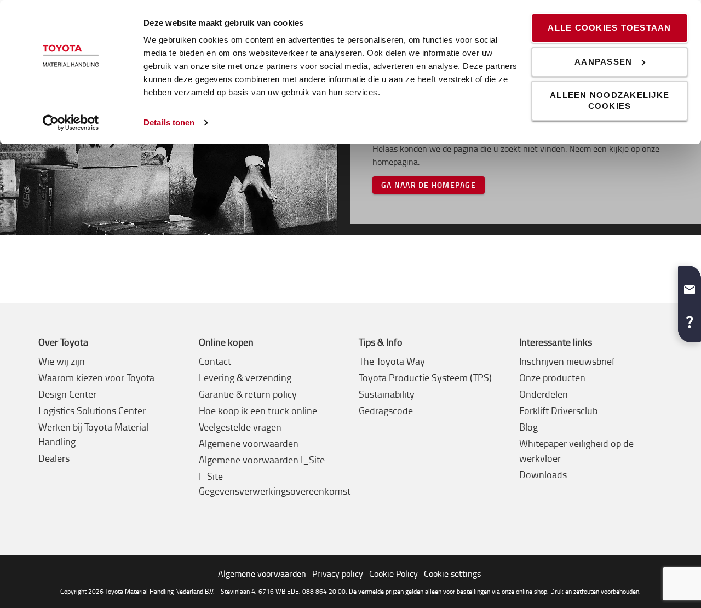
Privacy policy (337, 573)
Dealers (54, 457)
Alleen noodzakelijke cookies (609, 100)
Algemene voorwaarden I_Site (262, 459)
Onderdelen (543, 393)
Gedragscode (386, 410)
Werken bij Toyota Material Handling (93, 434)
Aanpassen (603, 61)
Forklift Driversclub (558, 410)
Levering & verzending (245, 377)
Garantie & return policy (248, 393)
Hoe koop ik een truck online (258, 410)
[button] (689, 285)
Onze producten (552, 377)
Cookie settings (452, 573)
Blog (528, 426)
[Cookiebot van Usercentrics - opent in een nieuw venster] (71, 122)
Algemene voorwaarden (248, 443)
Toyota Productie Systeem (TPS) (425, 377)
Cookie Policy (393, 573)
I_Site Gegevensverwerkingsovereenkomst (274, 483)
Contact (215, 361)
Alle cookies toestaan (609, 27)
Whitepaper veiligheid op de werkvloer (576, 450)
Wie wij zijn (61, 361)
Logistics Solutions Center (92, 410)
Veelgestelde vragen (240, 426)
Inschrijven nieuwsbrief (567, 361)
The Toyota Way (392, 361)
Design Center (67, 393)
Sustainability (387, 393)
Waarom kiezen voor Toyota (96, 377)
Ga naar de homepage (428, 185)
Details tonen (168, 122)
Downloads (543, 474)
